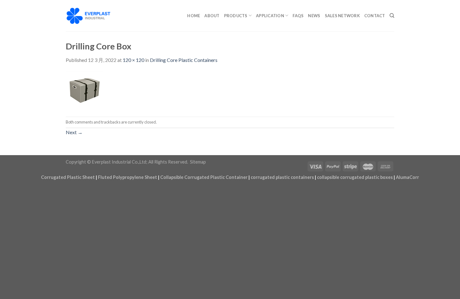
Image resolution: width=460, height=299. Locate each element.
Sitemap (198, 162)
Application (270, 15)
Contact (374, 15)
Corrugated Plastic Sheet (68, 177)
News (314, 15)
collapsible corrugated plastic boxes (355, 177)
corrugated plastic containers (282, 177)
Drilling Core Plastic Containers (183, 60)
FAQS (298, 15)
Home (193, 15)
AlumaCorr (407, 177)
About (211, 15)
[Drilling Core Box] (84, 90)
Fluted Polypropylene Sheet (127, 177)
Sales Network (342, 15)
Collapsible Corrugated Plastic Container (204, 177)
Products (236, 15)
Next (74, 132)
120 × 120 (133, 60)
